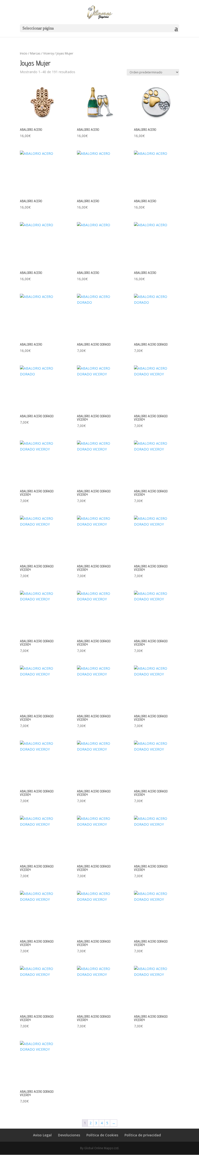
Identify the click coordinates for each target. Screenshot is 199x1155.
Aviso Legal (42, 1135)
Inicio (23, 53)
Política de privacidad (142, 1135)
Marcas (35, 53)
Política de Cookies (102, 1135)
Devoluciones (69, 1135)
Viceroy (48, 53)
